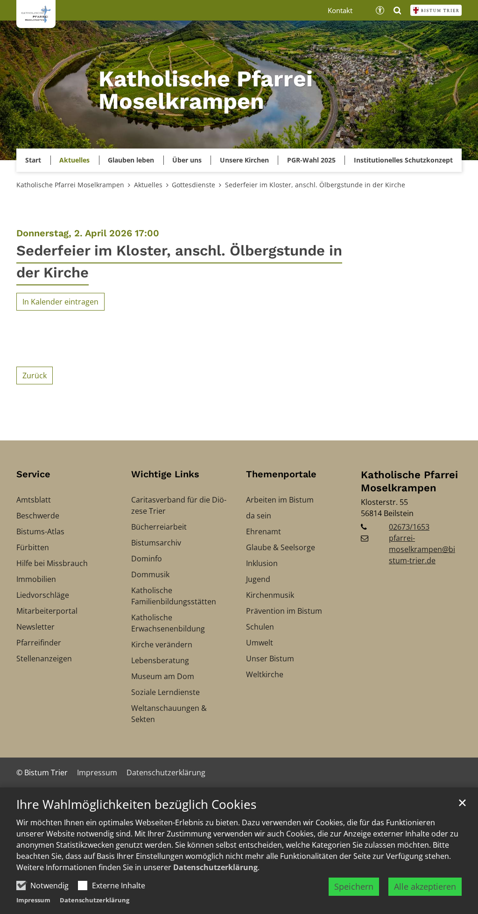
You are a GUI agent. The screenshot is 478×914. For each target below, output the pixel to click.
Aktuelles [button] (74, 160)
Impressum (33, 900)
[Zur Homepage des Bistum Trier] (436, 10)
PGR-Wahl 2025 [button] (311, 160)
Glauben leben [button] (131, 160)
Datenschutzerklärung (215, 867)
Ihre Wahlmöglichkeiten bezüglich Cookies (136, 804)
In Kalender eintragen (60, 302)
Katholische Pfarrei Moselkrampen (70, 184)
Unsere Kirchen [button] (244, 160)
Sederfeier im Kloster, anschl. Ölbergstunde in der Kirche (315, 184)
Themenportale (281, 474)
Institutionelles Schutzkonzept (403, 160)
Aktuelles (148, 184)
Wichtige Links (165, 474)
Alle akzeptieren (425, 886)
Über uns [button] (187, 160)
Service (33, 474)
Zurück (34, 375)
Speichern (353, 886)
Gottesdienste (193, 184)
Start (33, 160)
